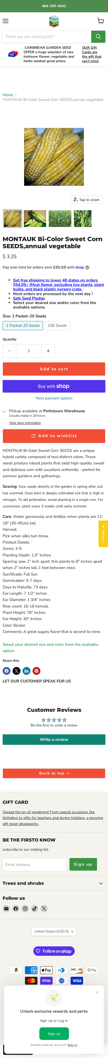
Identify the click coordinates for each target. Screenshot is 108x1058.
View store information (25, 423)
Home (8, 95)
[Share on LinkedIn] (26, 671)
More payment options (54, 398)
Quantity (10, 339)
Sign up (83, 864)
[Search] (98, 37)
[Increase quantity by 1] (48, 351)
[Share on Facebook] (6, 671)
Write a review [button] (54, 739)
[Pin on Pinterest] (36, 671)
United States (51, 931)
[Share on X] (16, 671)
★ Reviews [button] (103, 534)
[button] (12, 218)
